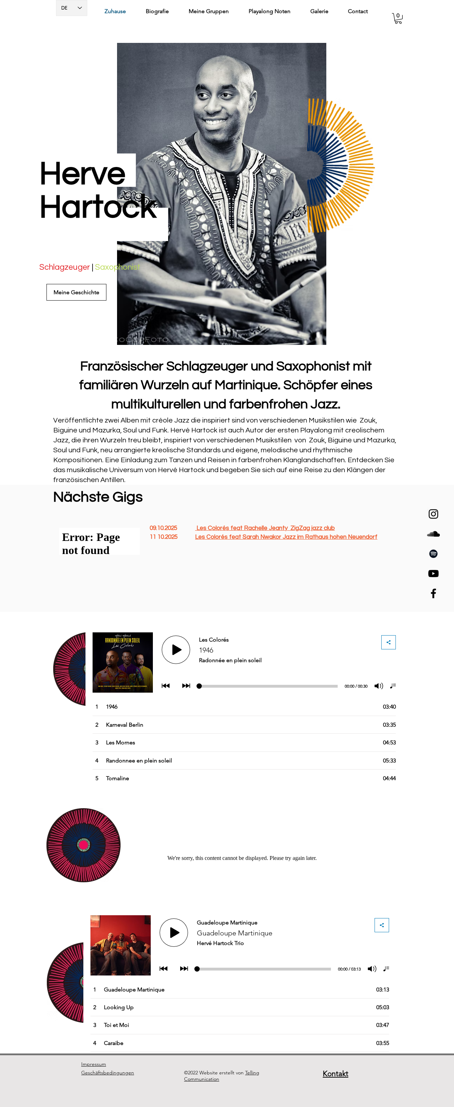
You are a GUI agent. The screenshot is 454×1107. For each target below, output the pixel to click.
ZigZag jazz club (312, 528)
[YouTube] (433, 573)
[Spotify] (433, 553)
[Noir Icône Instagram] (433, 514)
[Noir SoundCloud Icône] (433, 533)
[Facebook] (433, 593)
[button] (398, 18)
